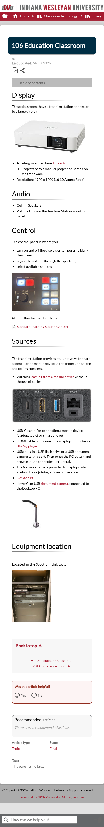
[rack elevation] (31, 620)
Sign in (98, 822)
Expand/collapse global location (99, 15)
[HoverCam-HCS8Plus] (31, 532)
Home (24, 16)
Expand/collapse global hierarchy (8, 16)
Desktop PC (26, 478)
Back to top (26, 645)
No (40, 695)
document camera (54, 483)
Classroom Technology (60, 16)
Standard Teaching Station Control (43, 327)
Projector (60, 163)
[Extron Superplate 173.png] (52, 422)
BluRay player (27, 446)
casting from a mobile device (53, 377)
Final (53, 749)
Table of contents (32, 83)
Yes (23, 695)
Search (6, 820)
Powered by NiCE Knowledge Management (52, 797)
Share (23, 71)
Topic (16, 749)
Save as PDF (15, 70)
